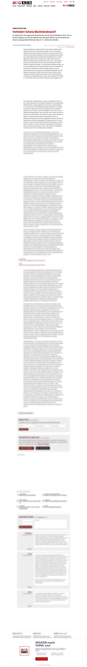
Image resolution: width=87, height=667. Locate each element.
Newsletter (45, 1)
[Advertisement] (43, 17)
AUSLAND (40, 6)
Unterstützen (59, 1)
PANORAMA (29, 6)
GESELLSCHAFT (21, 6)
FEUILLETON (46, 6)
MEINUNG (53, 6)
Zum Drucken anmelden (70, 47)
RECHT (34, 6)
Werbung (66, 1)
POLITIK (14, 6)
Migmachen (52, 1)
